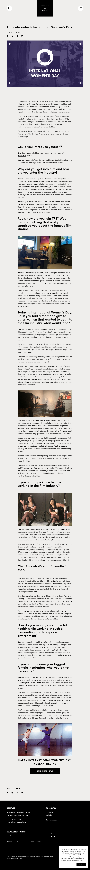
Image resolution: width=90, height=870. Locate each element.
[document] (45, 435)
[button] (69, 413)
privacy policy (26, 453)
